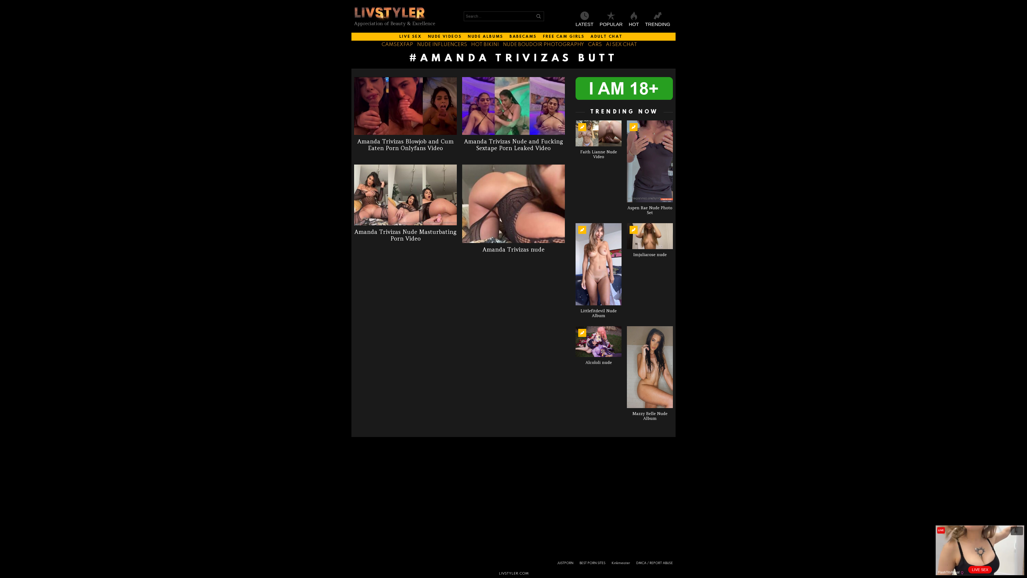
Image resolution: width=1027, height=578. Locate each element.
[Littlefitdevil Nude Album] (599, 264)
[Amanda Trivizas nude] (513, 204)
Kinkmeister (621, 563)
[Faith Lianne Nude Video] (599, 133)
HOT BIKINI (485, 44)
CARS (595, 44)
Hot (634, 24)
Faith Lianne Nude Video (598, 154)
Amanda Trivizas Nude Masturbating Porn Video (405, 235)
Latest (584, 24)
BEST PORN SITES (593, 563)
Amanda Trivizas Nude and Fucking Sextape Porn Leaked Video (513, 145)
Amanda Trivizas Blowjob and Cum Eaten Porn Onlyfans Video (405, 145)
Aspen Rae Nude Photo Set (649, 210)
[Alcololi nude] (599, 341)
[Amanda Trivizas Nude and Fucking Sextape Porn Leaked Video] (513, 106)
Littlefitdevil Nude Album (599, 313)
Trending (657, 24)
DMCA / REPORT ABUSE (654, 563)
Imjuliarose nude (650, 254)
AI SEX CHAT (621, 44)
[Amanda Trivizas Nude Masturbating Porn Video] (405, 195)
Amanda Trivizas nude (513, 249)
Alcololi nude (598, 362)
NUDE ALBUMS (485, 37)
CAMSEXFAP (397, 44)
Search (538, 17)
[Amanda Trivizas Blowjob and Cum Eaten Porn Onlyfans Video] (405, 106)
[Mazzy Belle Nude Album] (650, 367)
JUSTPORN (565, 563)
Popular (611, 24)
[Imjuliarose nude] (650, 236)
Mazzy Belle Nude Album (650, 416)
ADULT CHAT (606, 37)
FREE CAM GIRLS (563, 37)
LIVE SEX (410, 37)
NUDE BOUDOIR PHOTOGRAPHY (543, 44)
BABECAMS (523, 37)
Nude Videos (445, 37)
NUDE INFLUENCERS (442, 44)
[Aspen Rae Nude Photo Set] (650, 161)
